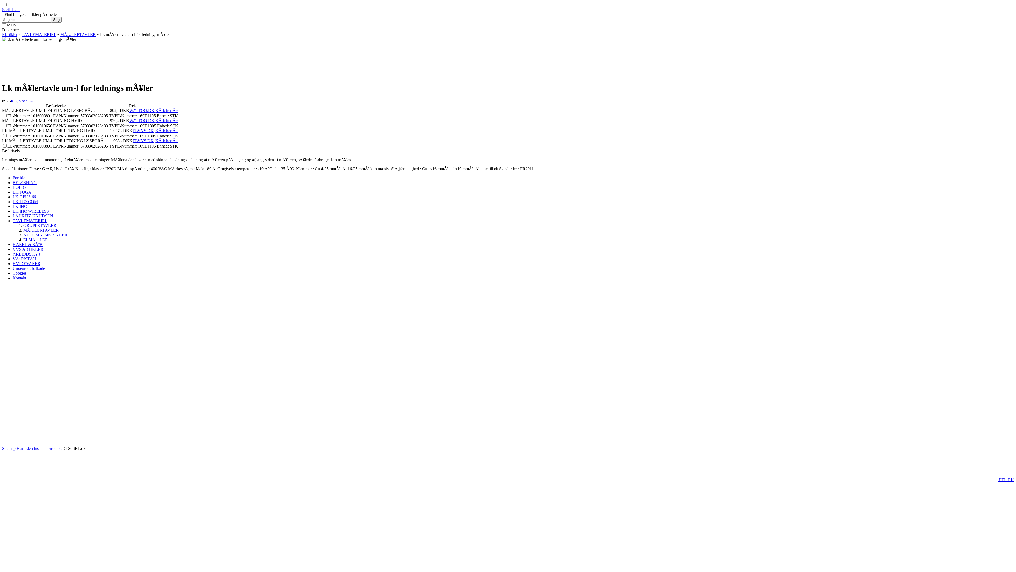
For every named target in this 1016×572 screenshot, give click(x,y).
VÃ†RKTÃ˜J (24, 259)
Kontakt (19, 278)
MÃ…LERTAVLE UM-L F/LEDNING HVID (42, 120)
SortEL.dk (11, 9)
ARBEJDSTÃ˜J (26, 254)
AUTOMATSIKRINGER (45, 235)
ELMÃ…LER (35, 240)
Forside (19, 178)
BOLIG (19, 187)
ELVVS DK (143, 130)
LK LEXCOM (25, 201)
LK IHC (20, 206)
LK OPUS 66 (24, 197)
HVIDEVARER (26, 263)
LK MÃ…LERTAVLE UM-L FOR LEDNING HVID (48, 130)
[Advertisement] (508, 61)
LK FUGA (22, 192)
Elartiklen (25, 448)
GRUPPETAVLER (39, 225)
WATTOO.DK (142, 110)
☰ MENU (11, 25)
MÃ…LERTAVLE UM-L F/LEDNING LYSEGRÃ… (48, 110)
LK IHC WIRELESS (31, 211)
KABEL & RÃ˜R (28, 244)
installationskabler (49, 448)
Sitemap (9, 448)
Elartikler (9, 34)
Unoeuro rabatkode (29, 268)
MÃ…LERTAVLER (78, 34)
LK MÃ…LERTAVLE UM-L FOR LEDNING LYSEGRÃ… (55, 140)
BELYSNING (25, 182)
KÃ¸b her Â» (22, 101)
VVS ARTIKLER (28, 249)
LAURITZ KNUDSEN (33, 216)
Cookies (19, 273)
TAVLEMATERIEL (39, 34)
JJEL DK (1006, 479)
